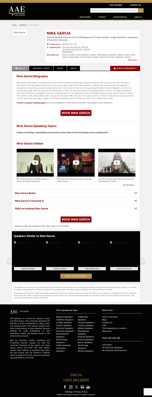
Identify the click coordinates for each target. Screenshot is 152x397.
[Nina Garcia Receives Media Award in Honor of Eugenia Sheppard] (35, 162)
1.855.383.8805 (115, 5)
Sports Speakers (85, 342)
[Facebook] (65, 389)
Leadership (119, 57)
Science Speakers (86, 339)
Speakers (85, 17)
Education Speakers (65, 331)
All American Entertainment (114, 350)
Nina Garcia (59, 33)
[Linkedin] (83, 389)
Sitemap (69, 392)
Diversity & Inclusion (107, 57)
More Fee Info (67, 52)
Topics (102, 17)
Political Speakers (86, 337)
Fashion (120, 55)
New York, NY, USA (69, 44)
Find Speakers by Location (114, 328)
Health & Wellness (83, 55)
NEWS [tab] (73, 68)
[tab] (20, 68)
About (138, 17)
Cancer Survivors (86, 57)
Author (132, 55)
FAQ (104, 325)
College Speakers (64, 322)
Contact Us (135, 5)
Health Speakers (63, 345)
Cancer (64, 57)
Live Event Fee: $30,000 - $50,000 (75, 47)
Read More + (133, 60)
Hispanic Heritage (68, 55)
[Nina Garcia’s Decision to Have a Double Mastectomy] (76, 162)
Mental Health (73, 57)
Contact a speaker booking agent (31, 103)
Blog (104, 319)
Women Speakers (85, 351)
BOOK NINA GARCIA (76, 113)
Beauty (126, 55)
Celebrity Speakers (64, 319)
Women (93, 55)
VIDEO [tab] (60, 68)
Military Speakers (85, 328)
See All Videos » (129, 185)
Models (96, 57)
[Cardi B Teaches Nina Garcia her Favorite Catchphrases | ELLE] (116, 162)
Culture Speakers (64, 325)
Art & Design (111, 55)
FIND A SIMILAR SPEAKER (76, 276)
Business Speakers (64, 317)
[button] (9, 261)
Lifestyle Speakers (86, 322)
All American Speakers (112, 347)
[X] (77, 389)
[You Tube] (88, 389)
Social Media (101, 55)
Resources (120, 17)
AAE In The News (110, 317)
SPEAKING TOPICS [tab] (41, 68)
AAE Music (107, 344)
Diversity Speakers (64, 328)
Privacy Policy (80, 392)
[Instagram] (71, 389)
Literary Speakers (86, 325)
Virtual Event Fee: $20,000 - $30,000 (76, 49)
